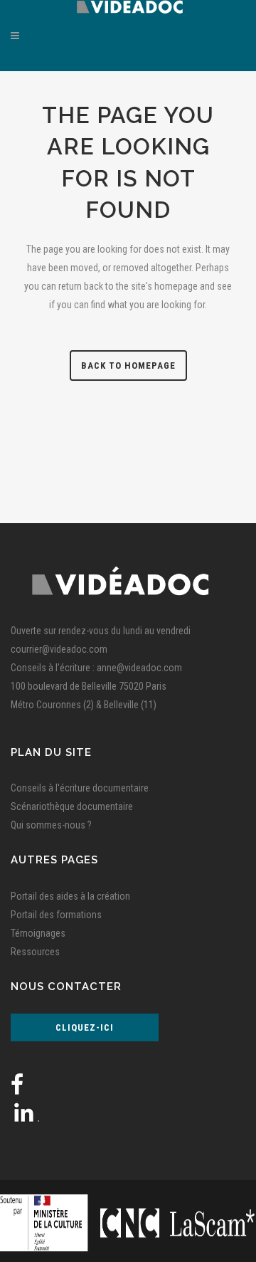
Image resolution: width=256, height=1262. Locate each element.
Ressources (35, 951)
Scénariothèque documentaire (72, 806)
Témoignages (38, 933)
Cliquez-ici (84, 1027)
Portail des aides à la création (70, 896)
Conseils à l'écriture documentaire (80, 788)
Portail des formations (56, 914)
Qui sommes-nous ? (51, 825)
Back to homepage (128, 365)
